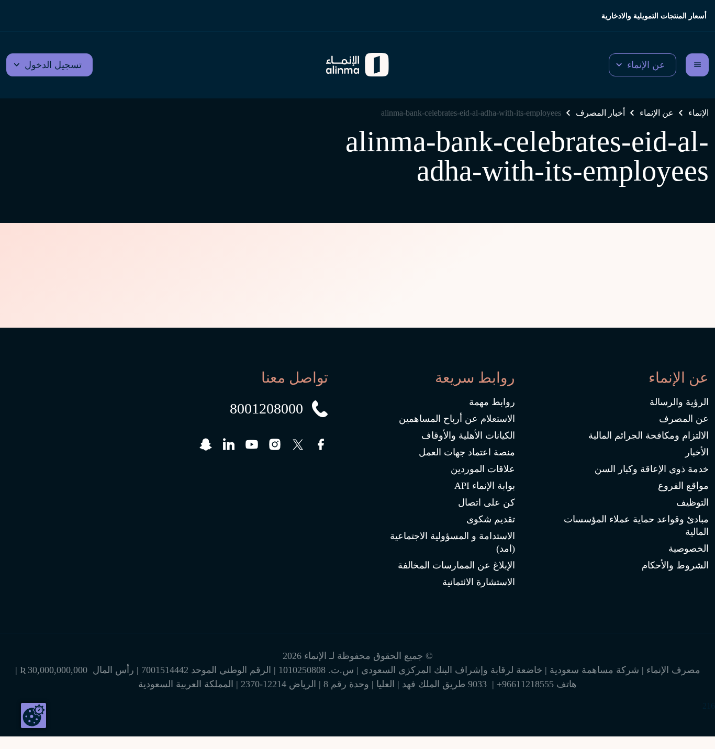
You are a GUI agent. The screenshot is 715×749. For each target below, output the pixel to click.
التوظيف (692, 502)
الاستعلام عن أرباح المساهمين (457, 418)
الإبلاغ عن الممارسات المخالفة (456, 565)
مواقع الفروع (683, 485)
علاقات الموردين (483, 469)
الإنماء (698, 112)
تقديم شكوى (490, 519)
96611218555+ (525, 684)
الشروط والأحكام (675, 565)
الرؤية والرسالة (679, 402)
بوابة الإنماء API (484, 485)
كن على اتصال (486, 502)
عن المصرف (684, 418)
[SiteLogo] (357, 65)
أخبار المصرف (600, 112)
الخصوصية (688, 548)
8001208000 (266, 408)
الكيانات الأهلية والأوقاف (468, 435)
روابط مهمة (492, 402)
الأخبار (697, 452)
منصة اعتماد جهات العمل (467, 452)
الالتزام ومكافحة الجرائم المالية (648, 435)
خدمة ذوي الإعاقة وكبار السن (652, 469)
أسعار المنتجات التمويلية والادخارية (654, 16)
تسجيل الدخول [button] (53, 65)
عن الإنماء (657, 112)
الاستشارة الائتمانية (478, 582)
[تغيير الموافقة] (33, 715)
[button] (642, 64)
